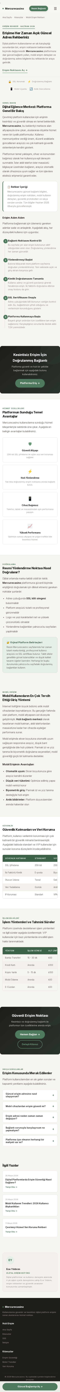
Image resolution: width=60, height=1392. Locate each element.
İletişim (5, 1342)
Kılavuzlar (18, 17)
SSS (4, 1338)
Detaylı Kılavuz (30, 1044)
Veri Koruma (8, 1366)
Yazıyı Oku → (11, 1187)
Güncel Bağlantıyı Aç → (30, 1386)
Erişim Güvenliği (9, 1357)
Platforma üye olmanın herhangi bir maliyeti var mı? (30, 1140)
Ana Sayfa (7, 17)
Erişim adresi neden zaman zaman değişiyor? (30, 1117)
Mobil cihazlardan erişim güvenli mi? (30, 1106)
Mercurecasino (14, 8)
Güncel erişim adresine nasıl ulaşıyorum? (30, 1095)
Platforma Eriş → (30, 383)
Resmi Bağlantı (38, 8)
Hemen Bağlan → (30, 1034)
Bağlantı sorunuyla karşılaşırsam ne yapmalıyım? (30, 1129)
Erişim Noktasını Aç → (15, 70)
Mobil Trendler (9, 1362)
